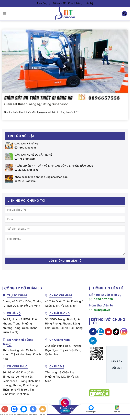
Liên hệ (88, 3)
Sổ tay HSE (59, 3)
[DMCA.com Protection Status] (99, 392)
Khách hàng (75, 3)
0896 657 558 (103, 299)
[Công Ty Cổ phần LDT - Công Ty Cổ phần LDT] (65, 13)
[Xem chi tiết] (93, 331)
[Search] (124, 14)
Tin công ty (43, 3)
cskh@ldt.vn (102, 310)
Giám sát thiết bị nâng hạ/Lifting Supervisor (36, 104)
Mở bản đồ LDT (117, 364)
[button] (5, 13)
